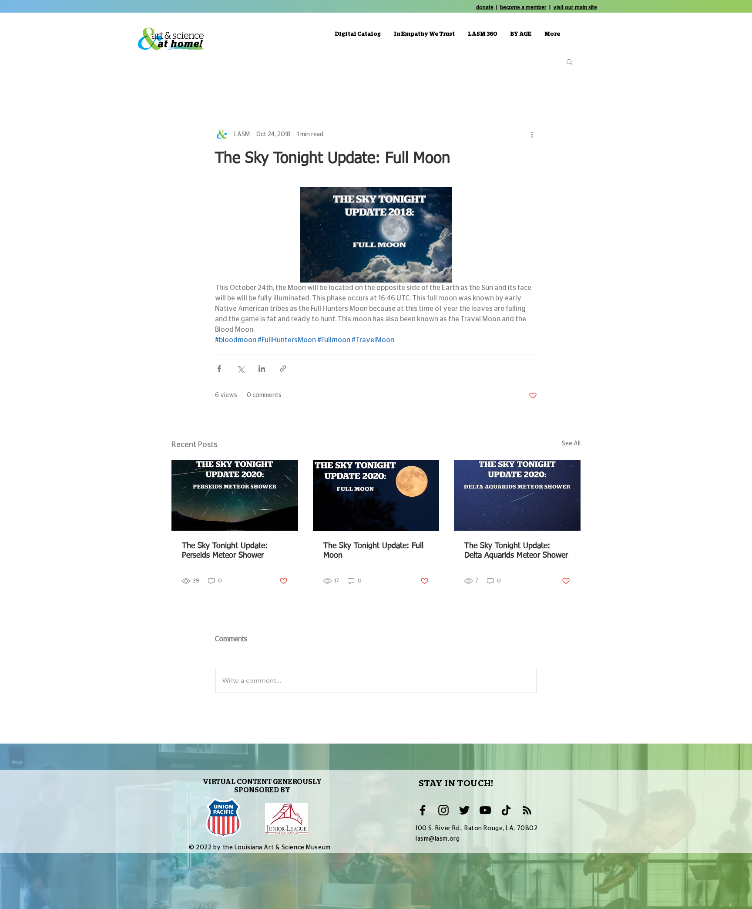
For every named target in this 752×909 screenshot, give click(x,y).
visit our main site (575, 7)
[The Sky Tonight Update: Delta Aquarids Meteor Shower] (517, 495)
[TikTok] (506, 810)
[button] (569, 61)
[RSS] (527, 810)
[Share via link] (283, 368)
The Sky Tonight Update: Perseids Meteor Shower (225, 550)
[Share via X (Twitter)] (240, 368)
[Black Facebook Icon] (423, 810)
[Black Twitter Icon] (464, 810)
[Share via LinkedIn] (262, 368)
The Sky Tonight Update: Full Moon (373, 550)
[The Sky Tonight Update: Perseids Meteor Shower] (234, 495)
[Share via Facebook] (219, 368)
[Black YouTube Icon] (485, 810)
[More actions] (532, 134)
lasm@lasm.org (438, 839)
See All (571, 444)
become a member (523, 7)
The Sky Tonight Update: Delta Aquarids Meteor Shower (516, 550)
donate (485, 7)
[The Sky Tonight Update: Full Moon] (376, 495)
